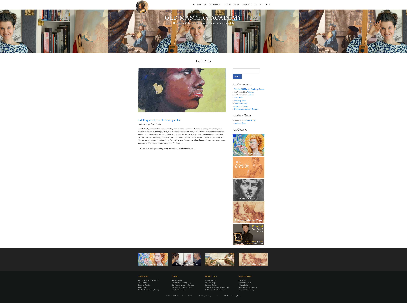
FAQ (256, 5)
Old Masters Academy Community (217, 287)
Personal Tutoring (144, 285)
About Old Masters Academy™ (149, 280)
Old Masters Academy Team (215, 290)
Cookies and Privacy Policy (232, 296)
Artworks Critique (241, 106)
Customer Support (245, 283)
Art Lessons (142, 283)
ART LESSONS (215, 5)
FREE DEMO (201, 5)
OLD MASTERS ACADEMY (203, 17)
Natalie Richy (250, 120)
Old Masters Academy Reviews (246, 109)
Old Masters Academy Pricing (148, 290)
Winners (250, 92)
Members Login (210, 280)
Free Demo (142, 287)
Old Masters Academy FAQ (181, 283)
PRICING (236, 5)
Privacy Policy (244, 285)
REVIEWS (227, 5)
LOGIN (268, 5)
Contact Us (242, 280)
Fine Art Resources (178, 290)
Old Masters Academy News (182, 287)
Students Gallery (240, 103)
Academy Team (240, 100)
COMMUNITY (247, 5)
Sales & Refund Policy (246, 290)
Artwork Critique (210, 283)
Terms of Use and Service (248, 287)
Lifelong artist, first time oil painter (159, 120)
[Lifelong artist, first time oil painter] (182, 90)
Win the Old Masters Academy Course (249, 89)
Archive (250, 94)
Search (237, 76)
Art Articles (238, 97)
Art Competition (177, 280)
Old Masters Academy (181, 296)
